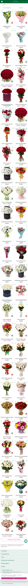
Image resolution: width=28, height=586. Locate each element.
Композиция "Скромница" (7, 182)
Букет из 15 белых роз (7, 397)
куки (11, 574)
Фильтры (21, 7)
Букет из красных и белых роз (21, 66)
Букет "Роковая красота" (7, 123)
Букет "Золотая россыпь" (7, 495)
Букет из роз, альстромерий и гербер (21, 418)
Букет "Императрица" (7, 475)
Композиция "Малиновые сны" (21, 300)
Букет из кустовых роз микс (7, 338)
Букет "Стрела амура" (21, 84)
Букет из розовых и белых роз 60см (21, 359)
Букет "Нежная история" (7, 534)
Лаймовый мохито (7, 26)
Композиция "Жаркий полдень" (21, 535)
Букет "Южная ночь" (21, 260)
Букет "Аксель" (21, 514)
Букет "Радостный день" (7, 378)
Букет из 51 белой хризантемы (7, 515)
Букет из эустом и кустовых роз (7, 418)
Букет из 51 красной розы (21, 123)
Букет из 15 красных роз (21, 104)
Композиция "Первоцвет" (21, 202)
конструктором (4, 545)
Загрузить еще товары (14, 539)
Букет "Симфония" (7, 319)
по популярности (7, 7)
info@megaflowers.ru (6, 572)
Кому (4, 4)
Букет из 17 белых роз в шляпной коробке (7, 300)
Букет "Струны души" (21, 45)
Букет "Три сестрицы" (7, 260)
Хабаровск (15, 1)
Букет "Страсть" (7, 163)
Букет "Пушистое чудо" (21, 495)
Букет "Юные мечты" (7, 45)
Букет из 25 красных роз (21, 163)
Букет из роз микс (7, 436)
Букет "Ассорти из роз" (7, 456)
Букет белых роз (21, 319)
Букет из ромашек (21, 26)
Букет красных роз (7, 65)
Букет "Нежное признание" (21, 475)
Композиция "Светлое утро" (21, 280)
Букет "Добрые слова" (21, 338)
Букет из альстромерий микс (21, 456)
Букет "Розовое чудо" (21, 241)
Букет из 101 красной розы (7, 84)
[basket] (23, 1)
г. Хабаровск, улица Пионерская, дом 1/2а (11, 571)
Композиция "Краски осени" (21, 436)
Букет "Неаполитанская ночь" (7, 144)
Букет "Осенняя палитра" (21, 182)
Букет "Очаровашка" (6, 280)
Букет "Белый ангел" (7, 241)
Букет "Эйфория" (21, 378)
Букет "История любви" (21, 143)
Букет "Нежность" (21, 397)
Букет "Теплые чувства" (7, 358)
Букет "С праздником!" (7, 202)
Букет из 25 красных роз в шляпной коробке (7, 105)
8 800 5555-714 (7, 570)
